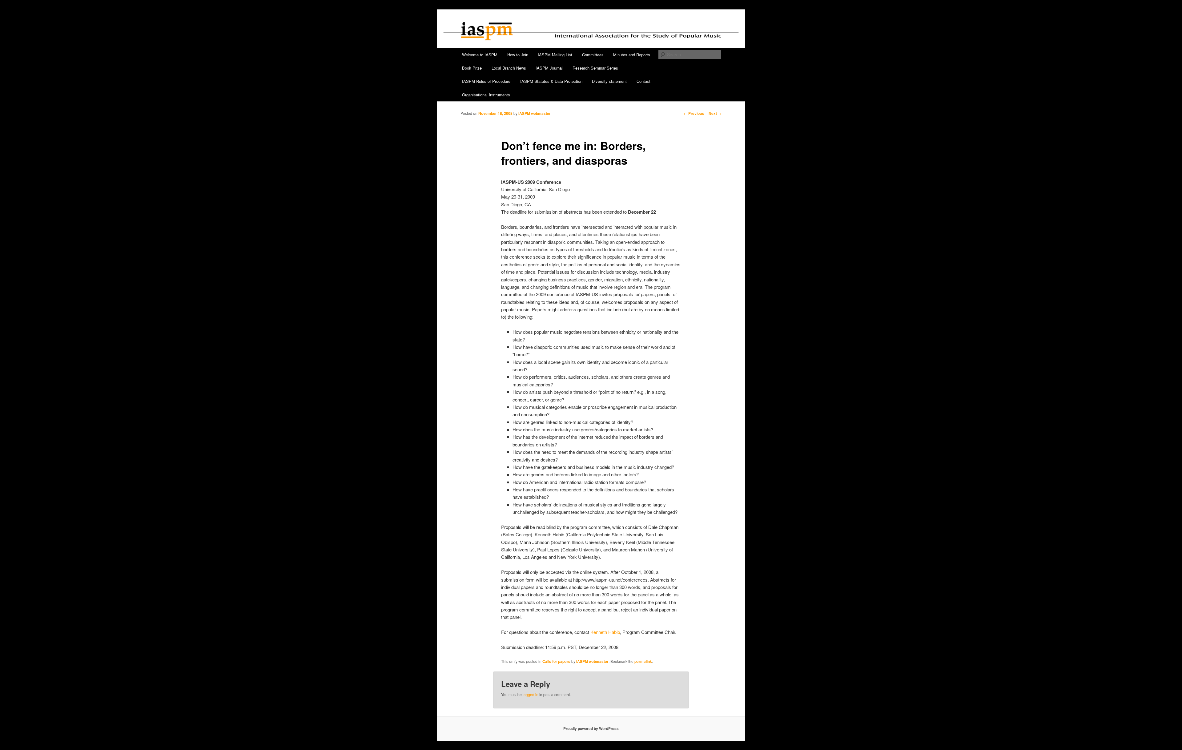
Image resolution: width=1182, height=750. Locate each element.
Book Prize (472, 68)
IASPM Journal (549, 68)
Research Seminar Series (595, 68)
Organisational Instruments (486, 95)
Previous (694, 113)
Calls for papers (556, 661)
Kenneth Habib (605, 632)
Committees (593, 55)
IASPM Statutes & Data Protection (551, 81)
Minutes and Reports (631, 55)
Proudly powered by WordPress (591, 728)
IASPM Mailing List (555, 55)
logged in (530, 694)
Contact (643, 81)
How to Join (517, 55)
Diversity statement (609, 81)
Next (715, 113)
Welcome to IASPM (479, 55)
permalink (643, 661)
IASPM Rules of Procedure (486, 81)
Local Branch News (509, 68)
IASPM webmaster (534, 113)
